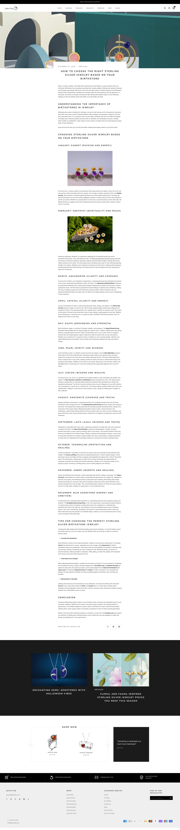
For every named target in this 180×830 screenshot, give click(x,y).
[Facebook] (6, 799)
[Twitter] (11, 799)
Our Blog (106, 798)
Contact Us (107, 804)
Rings (60, 8)
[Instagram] (15, 799)
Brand (118, 8)
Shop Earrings (70, 798)
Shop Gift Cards (71, 813)
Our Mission (107, 801)
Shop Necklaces (71, 804)
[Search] (165, 8)
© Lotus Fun (13, 820)
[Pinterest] (19, 799)
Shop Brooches (71, 810)
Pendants (79, 8)
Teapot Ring (52, 752)
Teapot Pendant (86, 753)
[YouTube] (24, 799)
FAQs (105, 807)
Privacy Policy (108, 810)
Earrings (68, 8)
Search (106, 795)
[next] (108, 744)
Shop (110, 8)
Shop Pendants (71, 801)
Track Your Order (109, 813)
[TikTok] (28, 799)
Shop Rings (69, 795)
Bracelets (90, 8)
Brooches (101, 8)
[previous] (31, 744)
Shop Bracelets (71, 807)
